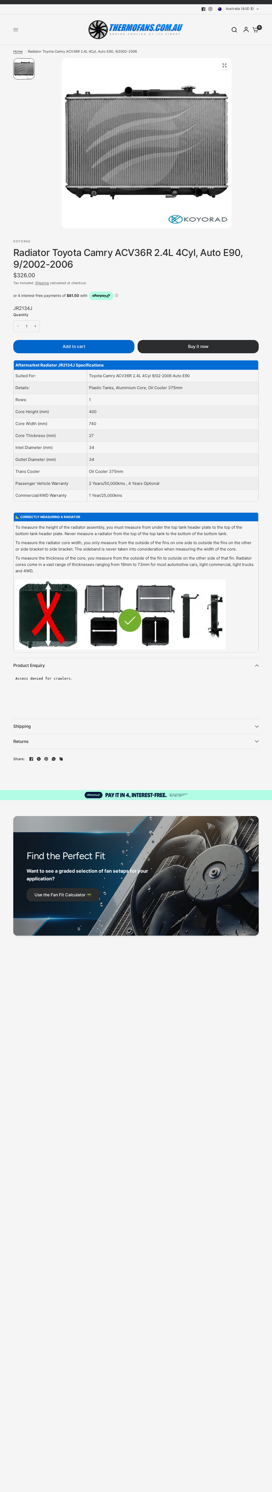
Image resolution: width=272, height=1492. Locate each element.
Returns (20, 741)
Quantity (20, 315)
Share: (19, 759)
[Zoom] (224, 65)
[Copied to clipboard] (61, 759)
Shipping (42, 283)
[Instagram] (210, 9)
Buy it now (198, 346)
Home (18, 51)
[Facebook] (203, 9)
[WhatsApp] (53, 759)
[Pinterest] (46, 759)
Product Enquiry (29, 665)
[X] (39, 759)
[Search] (234, 29)
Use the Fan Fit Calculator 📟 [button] (63, 894)
